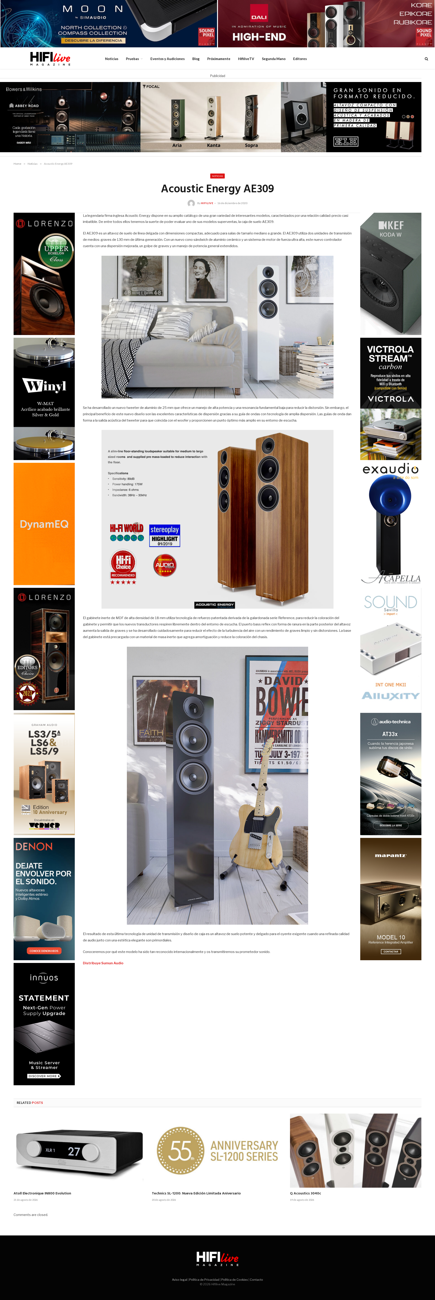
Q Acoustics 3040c (305, 1193)
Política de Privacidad (204, 1279)
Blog (196, 59)
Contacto (256, 1279)
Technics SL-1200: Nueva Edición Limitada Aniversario (196, 1193)
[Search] (426, 59)
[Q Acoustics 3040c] (355, 1150)
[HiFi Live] (50, 58)
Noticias (111, 59)
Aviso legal (179, 1279)
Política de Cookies (234, 1279)
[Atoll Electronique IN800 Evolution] (79, 1150)
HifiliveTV (246, 59)
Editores (300, 59)
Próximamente (218, 59)
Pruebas (132, 59)
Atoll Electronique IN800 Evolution (42, 1193)
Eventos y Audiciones (167, 59)
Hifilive (207, 203)
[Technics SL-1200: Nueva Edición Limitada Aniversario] (217, 1150)
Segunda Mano (273, 59)
